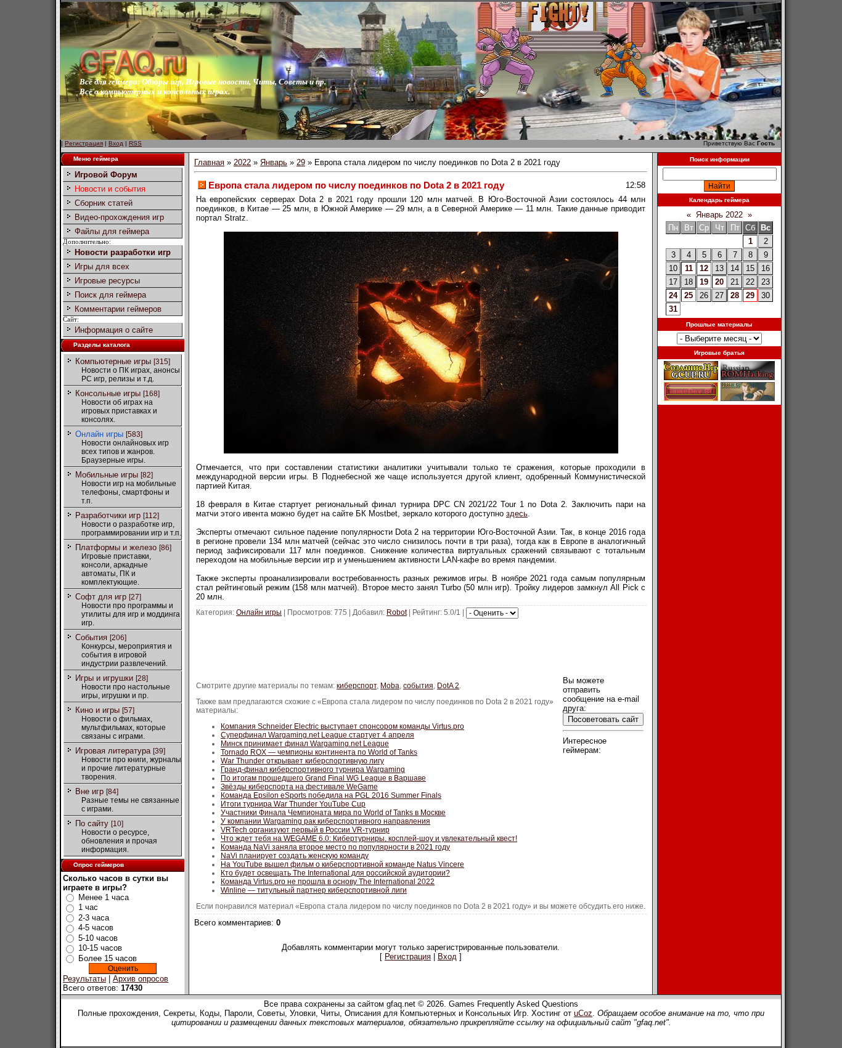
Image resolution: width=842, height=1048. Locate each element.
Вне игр (89, 791)
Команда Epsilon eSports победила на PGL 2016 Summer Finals (331, 795)
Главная (209, 162)
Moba (389, 685)
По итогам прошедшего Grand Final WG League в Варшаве (323, 778)
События (91, 637)
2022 (242, 162)
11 (689, 268)
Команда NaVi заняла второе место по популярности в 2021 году (335, 847)
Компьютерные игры (113, 361)
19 (704, 281)
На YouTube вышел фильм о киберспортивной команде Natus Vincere (342, 864)
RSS (135, 143)
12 (704, 268)
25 (688, 295)
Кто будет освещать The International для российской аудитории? (335, 873)
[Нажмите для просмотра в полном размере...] (421, 450)
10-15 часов (100, 948)
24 (673, 295)
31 (673, 309)
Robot (396, 612)
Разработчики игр (108, 515)
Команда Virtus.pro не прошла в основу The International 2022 (328, 881)
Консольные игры (108, 393)
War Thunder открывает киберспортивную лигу (302, 761)
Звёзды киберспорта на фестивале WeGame (299, 786)
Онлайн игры (99, 434)
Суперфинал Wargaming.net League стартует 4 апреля (317, 735)
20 (719, 281)
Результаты (84, 978)
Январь (273, 162)
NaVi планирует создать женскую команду (295, 855)
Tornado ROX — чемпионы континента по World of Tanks (319, 752)
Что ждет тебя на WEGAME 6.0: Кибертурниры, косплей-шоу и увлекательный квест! (369, 838)
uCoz (583, 1013)
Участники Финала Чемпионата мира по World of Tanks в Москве (333, 812)
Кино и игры (97, 710)
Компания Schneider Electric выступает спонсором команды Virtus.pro (342, 726)
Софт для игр (100, 596)
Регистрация (84, 143)
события (418, 685)
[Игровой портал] (133, 74)
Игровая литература (112, 750)
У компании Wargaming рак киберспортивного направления (325, 821)
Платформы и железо (116, 547)
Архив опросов (140, 978)
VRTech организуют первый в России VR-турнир (305, 830)
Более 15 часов (107, 958)
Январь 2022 (719, 214)
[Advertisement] (421, 646)
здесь (517, 513)
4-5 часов (95, 927)
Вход (115, 143)
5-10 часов (98, 938)
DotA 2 (448, 685)
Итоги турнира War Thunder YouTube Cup (293, 804)
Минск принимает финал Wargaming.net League (305, 743)
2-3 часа (93, 917)
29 (300, 162)
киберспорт (357, 685)
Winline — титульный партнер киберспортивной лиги (314, 890)
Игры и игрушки (104, 678)
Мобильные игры (106, 474)
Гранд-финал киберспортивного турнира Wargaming (313, 769)
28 (734, 295)
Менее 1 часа (103, 897)
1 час (88, 907)
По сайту (91, 823)
